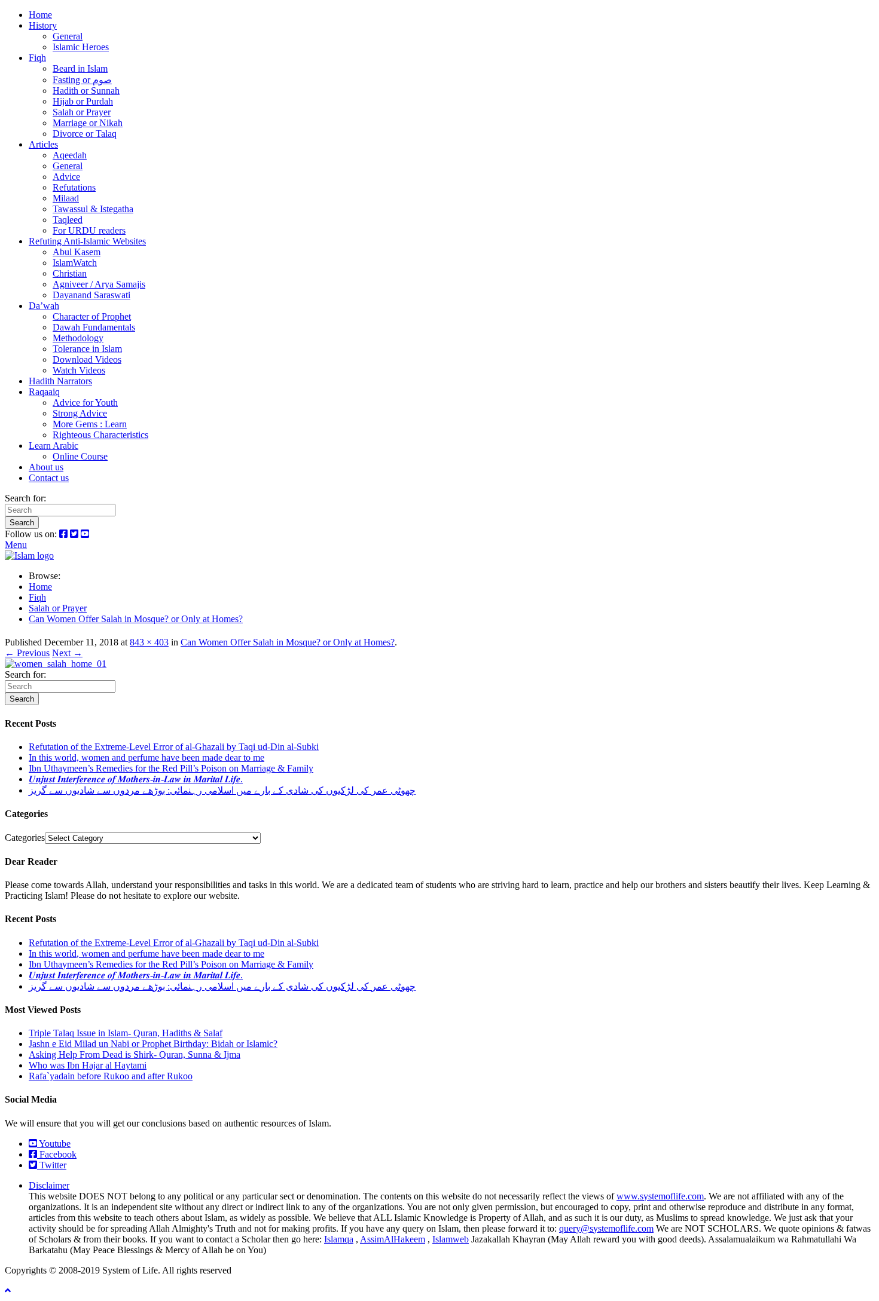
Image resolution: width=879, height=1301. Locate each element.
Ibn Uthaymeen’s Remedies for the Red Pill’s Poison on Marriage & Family (171, 768)
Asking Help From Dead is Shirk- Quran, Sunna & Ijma (134, 1054)
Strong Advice (80, 413)
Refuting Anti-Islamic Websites (87, 241)
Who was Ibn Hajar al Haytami (87, 1065)
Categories (25, 837)
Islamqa (338, 1239)
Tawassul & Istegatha (93, 209)
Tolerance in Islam (87, 349)
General (68, 36)
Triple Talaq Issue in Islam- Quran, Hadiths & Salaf (125, 1033)
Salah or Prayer (82, 112)
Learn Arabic (53, 445)
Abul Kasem (76, 252)
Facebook (57, 1154)
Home (40, 15)
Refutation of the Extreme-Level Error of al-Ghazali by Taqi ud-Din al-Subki (174, 747)
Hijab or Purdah (83, 101)
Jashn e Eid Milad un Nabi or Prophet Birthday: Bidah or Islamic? (153, 1044)
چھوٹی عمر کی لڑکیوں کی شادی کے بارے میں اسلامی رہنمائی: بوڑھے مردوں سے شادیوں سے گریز (222, 790)
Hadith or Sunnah (86, 90)
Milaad (66, 198)
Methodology (78, 338)
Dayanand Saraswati (91, 295)
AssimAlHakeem (392, 1239)
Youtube (54, 1143)
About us (46, 467)
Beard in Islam (80, 68)
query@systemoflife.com (606, 1228)
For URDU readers (89, 230)
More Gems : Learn (90, 424)
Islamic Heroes (81, 47)
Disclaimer (49, 1185)
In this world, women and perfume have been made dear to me (146, 757)
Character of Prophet (92, 316)
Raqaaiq (44, 392)
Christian (70, 273)
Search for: (25, 498)
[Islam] (29, 555)
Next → (67, 653)
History (43, 25)
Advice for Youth (85, 402)
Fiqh (37, 58)
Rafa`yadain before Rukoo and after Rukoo (111, 1076)
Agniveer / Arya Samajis (99, 284)
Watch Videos (79, 370)
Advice (66, 177)
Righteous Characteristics (100, 435)
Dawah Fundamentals (94, 327)
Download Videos (87, 359)
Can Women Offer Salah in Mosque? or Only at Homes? (288, 642)
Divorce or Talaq (85, 133)
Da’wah (44, 306)
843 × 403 (149, 642)
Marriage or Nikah (88, 123)
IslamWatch (75, 263)
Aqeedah (70, 155)
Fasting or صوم (82, 80)
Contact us (49, 478)
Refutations (74, 187)
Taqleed (68, 220)
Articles (43, 144)
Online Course (80, 456)
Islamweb (450, 1239)
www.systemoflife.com (660, 1196)
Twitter (51, 1165)
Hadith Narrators (60, 381)
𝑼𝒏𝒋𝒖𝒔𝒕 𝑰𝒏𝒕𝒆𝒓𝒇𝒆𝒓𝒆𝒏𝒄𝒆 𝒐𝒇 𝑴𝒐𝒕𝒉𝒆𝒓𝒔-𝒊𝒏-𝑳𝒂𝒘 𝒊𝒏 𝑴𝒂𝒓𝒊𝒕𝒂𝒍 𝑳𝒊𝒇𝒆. (136, 779)
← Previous (27, 653)
